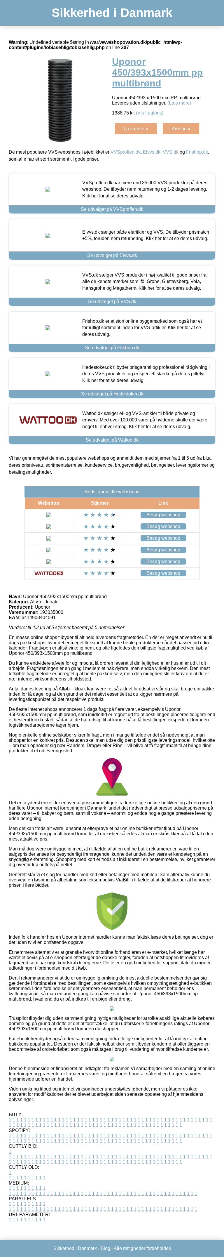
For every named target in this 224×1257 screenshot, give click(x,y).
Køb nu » (181, 128)
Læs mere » (136, 128)
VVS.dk (170, 152)
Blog (105, 1248)
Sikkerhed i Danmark (112, 13)
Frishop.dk (197, 152)
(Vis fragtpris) (149, 112)
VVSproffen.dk (126, 152)
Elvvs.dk (151, 152)
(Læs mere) (179, 102)
